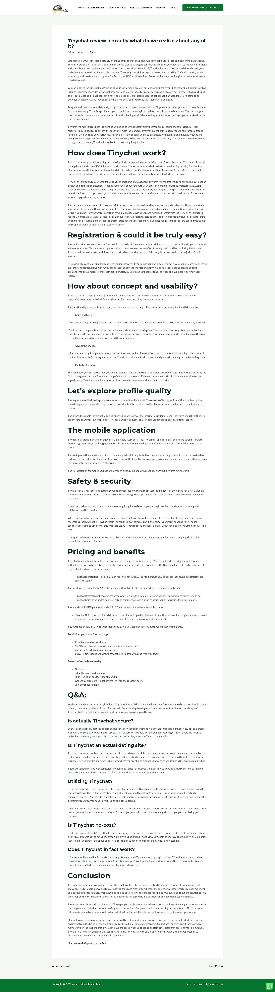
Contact (173, 7)
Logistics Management (141, 7)
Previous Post (61, 965)
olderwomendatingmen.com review (87, 943)
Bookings (160, 7)
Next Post (216, 965)
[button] (203, 7)
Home (81, 7)
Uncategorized (77, 51)
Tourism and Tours (117, 7)
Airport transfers (96, 7)
